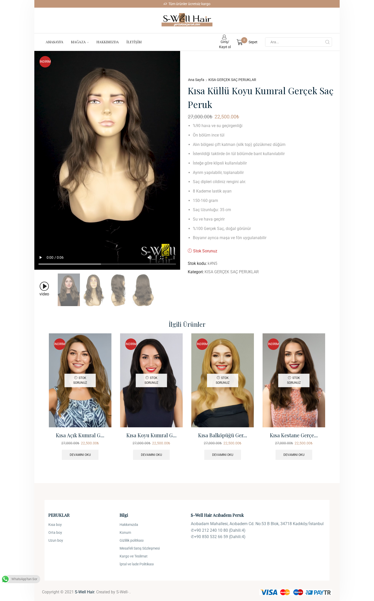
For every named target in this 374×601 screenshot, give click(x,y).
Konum (125, 532)
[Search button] (327, 42)
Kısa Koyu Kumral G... (151, 435)
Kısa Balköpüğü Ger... (222, 435)
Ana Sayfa (196, 80)
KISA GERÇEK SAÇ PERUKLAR (232, 80)
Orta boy (55, 532)
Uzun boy (55, 540)
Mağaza (78, 41)
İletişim (134, 41)
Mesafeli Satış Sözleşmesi (140, 548)
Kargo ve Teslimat (134, 556)
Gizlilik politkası (131, 540)
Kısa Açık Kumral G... (80, 435)
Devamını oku (80, 455)
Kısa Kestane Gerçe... (294, 435)
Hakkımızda (107, 41)
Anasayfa (54, 41)
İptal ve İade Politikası (137, 564)
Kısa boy (55, 525)
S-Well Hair (84, 592)
